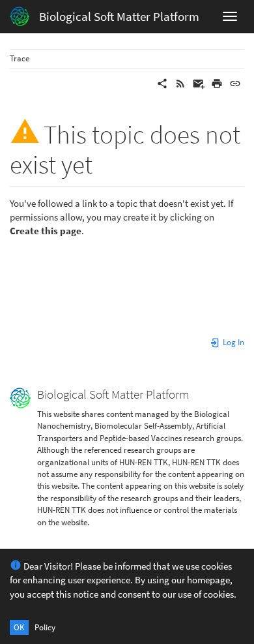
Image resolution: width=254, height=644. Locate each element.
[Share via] (162, 82)
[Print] (217, 82)
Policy (45, 627)
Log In (232, 342)
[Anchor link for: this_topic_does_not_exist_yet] (105, 162)
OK (19, 627)
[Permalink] (235, 82)
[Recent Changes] (180, 82)
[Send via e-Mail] (199, 82)
